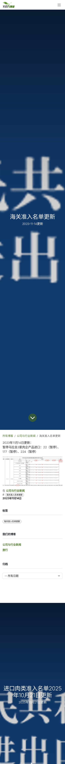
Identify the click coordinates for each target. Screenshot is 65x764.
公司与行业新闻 (26, 435)
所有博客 (7, 435)
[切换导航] (59, 4)
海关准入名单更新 (14, 495)
